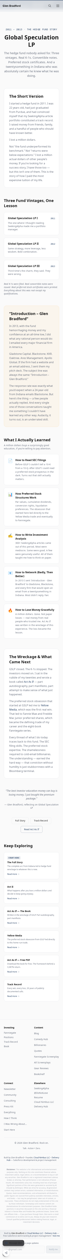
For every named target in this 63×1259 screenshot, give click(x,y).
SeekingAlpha (41, 1088)
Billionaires (40, 1045)
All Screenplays (42, 1062)
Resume (38, 1097)
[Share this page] (6, 1252)
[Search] (49, 5)
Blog (36, 1033)
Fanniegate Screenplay (46, 1056)
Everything (10, 1112)
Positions (9, 1037)
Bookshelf (39, 1074)
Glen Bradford (12, 6)
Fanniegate (10, 1032)
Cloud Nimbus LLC (44, 1101)
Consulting (10, 1100)
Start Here (9, 1129)
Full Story (20, 820)
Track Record (41, 820)
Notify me (53, 1249)
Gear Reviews (41, 1068)
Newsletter (10, 1089)
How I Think (10, 1118)
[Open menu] (58, 6)
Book (6, 1046)
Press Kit (8, 1106)
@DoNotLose (41, 1092)
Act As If (29, 682)
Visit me (56, 1235)
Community (10, 1094)
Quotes (38, 1050)
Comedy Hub (41, 1039)
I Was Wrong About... (15, 1123)
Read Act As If (31, 829)
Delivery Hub (41, 1106)
